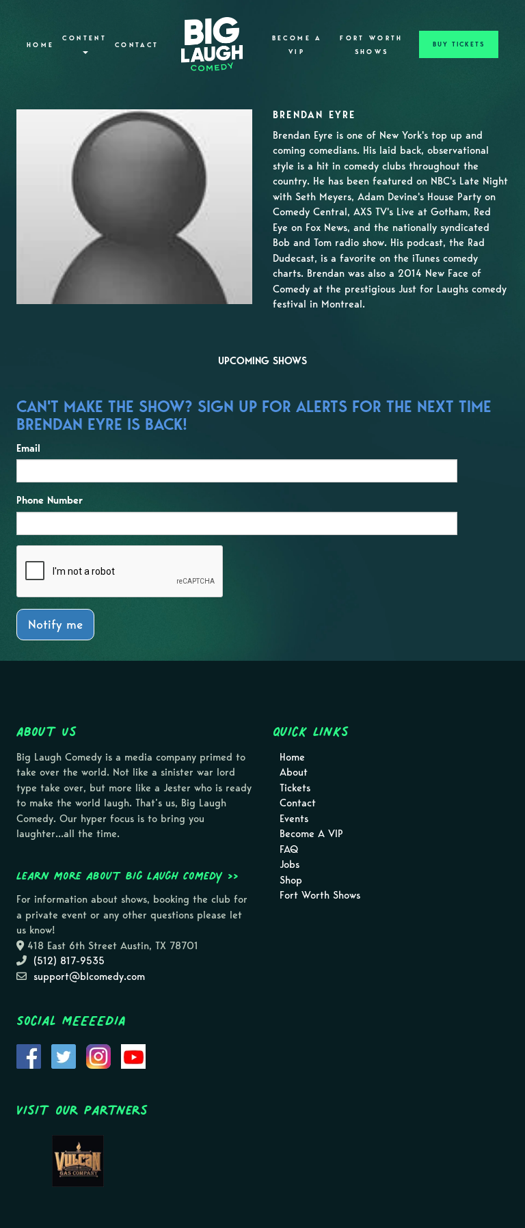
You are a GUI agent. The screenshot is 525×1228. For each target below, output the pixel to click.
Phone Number (49, 500)
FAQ (289, 849)
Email (28, 448)
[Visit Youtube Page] (133, 1055)
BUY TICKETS (459, 44)
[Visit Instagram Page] (98, 1055)
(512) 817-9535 (69, 961)
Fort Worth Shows (371, 45)
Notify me (55, 624)
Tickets (295, 788)
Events (294, 819)
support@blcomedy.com (89, 976)
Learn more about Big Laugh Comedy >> (127, 875)
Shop (291, 880)
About (294, 772)
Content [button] (84, 38)
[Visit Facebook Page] (28, 1055)
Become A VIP (297, 45)
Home (40, 45)
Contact (137, 45)
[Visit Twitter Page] (63, 1055)
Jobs (289, 864)
